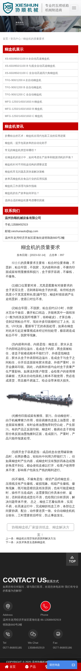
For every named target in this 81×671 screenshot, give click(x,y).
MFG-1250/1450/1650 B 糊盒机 (24, 108)
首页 (5, 38)
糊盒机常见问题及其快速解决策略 (24, 171)
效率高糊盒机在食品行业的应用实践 (26, 178)
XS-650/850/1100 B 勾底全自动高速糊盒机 (30, 65)
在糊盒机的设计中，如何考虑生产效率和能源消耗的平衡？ (39, 157)
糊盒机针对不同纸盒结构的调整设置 (26, 164)
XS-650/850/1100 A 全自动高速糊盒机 (27, 58)
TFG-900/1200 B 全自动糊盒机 (23, 87)
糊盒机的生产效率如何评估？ (22, 193)
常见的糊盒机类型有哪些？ (21, 150)
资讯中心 (15, 38)
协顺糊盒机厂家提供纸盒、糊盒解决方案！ (40, 531)
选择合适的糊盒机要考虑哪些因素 (24, 200)
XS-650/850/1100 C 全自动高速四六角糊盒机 (31, 73)
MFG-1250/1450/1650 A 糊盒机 (23, 101)
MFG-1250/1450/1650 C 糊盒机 (24, 116)
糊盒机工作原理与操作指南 (21, 186)
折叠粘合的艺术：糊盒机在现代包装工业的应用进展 (35, 135)
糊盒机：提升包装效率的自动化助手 (26, 143)
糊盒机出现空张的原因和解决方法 (36, 538)
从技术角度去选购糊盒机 (30, 542)
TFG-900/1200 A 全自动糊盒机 (23, 80)
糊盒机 (16, 262)
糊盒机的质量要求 (33, 38)
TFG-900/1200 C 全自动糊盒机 (23, 94)
